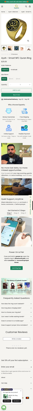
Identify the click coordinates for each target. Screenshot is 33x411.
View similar (7, 401)
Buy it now (16, 95)
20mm (11, 79)
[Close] (30, 197)
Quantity (4, 85)
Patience (5, 70)
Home (3, 12)
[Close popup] (21, 391)
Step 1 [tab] (9, 213)
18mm (4, 79)
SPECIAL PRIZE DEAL (30, 207)
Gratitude (14, 70)
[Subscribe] (30, 367)
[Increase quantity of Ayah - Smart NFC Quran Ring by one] (30, 85)
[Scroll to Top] (30, 402)
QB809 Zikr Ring (13, 395)
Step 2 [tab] (16, 213)
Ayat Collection (13, 12)
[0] (30, 6)
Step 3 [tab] (23, 213)
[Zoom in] (28, 41)
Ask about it (16, 401)
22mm (18, 79)
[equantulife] (16, 6)
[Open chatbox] (3, 407)
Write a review (16, 339)
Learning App (16, 268)
